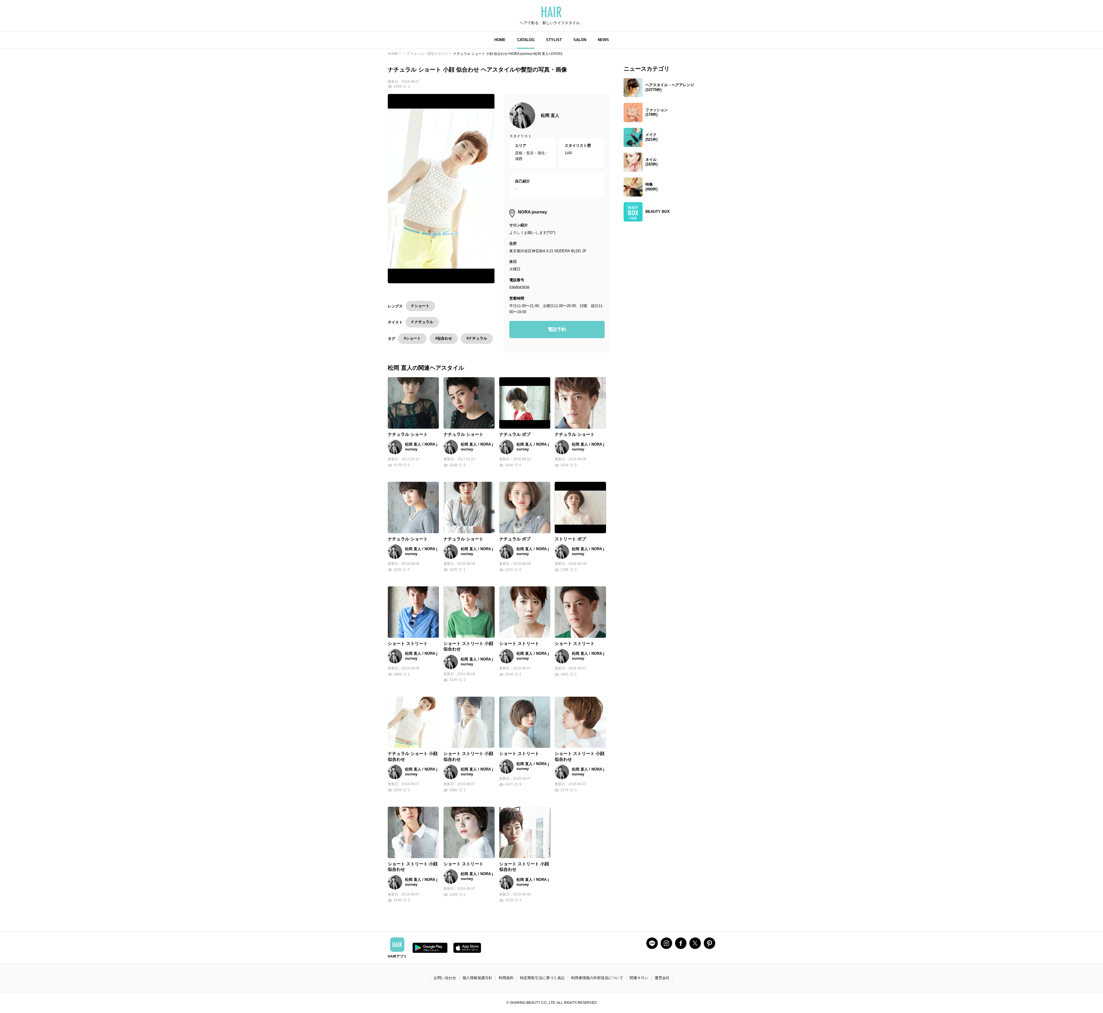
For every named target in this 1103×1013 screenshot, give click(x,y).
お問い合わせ (445, 978)
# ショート (420, 306)
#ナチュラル (476, 338)
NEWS (603, 40)
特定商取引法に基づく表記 (542, 978)
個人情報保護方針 (477, 978)
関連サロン (639, 978)
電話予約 (557, 329)
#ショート (412, 338)
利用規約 (506, 978)
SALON (579, 40)
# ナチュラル (422, 322)
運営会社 (662, 978)
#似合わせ (443, 338)
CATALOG (526, 40)
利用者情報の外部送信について (597, 978)
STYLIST (554, 40)
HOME (500, 40)
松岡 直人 (550, 115)
